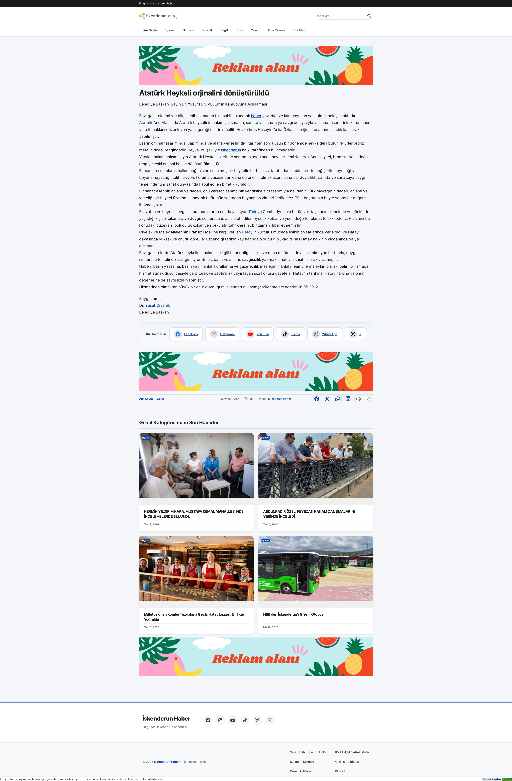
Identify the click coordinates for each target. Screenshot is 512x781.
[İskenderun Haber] (158, 15)
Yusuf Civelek (157, 305)
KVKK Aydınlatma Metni (352, 752)
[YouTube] (232, 720)
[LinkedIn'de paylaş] (348, 399)
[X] (257, 720)
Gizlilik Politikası (347, 762)
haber (256, 116)
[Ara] (369, 15)
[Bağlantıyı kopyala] (369, 399)
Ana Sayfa (150, 30)
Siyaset (170, 30)
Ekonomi (188, 30)
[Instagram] (220, 720)
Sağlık (225, 30)
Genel (160, 398)
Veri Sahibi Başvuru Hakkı (308, 752)
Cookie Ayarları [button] (491, 779)
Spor (240, 30)
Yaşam (255, 30)
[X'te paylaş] (327, 399)
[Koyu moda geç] (308, 15)
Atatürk (145, 122)
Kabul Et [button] (507, 779)
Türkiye (255, 211)
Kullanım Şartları (302, 762)
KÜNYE (340, 771)
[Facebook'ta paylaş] (317, 399)
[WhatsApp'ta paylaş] (338, 399)
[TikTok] (245, 720)
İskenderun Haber (279, 398)
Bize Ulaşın (300, 30)
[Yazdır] (358, 399)
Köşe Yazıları (276, 30)
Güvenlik (207, 30)
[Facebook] (208, 720)
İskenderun (231, 150)
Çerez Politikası (301, 771)
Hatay (247, 232)
